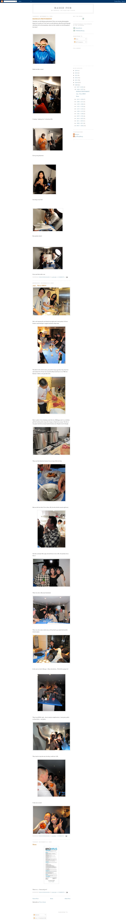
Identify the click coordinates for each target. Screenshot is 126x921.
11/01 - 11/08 (80, 113)
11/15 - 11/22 (80, 109)
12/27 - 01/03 (80, 87)
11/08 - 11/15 (80, 111)
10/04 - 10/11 (80, 123)
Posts (76, 39)
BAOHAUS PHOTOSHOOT (42, 19)
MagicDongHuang (78, 136)
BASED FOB (63, 7)
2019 (76, 70)
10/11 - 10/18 (80, 121)
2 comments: (61, 835)
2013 (76, 75)
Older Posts (67, 898)
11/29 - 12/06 (80, 104)
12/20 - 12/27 (80, 89)
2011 (76, 80)
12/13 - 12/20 (80, 99)
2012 (76, 78)
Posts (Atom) (42, 902)
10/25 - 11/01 (80, 116)
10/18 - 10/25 (80, 118)
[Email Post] (66, 277)
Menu (34, 844)
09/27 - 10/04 (80, 125)
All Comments (79, 42)
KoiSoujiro (76, 134)
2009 (76, 85)
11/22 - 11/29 (80, 106)
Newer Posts (36, 898)
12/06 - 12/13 (80, 101)
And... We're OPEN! (39, 285)
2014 (76, 73)
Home (51, 898)
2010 (76, 82)
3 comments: (61, 277)
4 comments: (61, 892)
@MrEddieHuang (80, 30)
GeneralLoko (79, 28)
